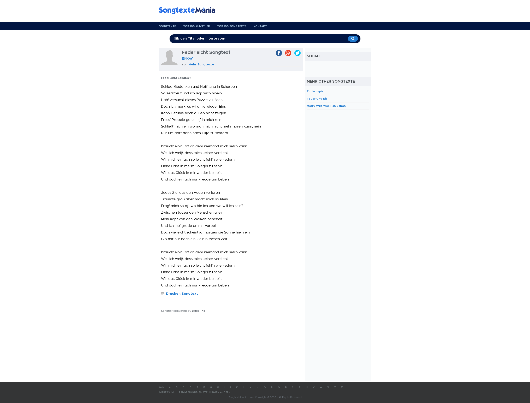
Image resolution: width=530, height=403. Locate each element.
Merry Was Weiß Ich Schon (326, 106)
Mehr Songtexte (201, 64)
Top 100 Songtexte (231, 26)
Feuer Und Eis (317, 98)
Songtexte (167, 26)
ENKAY (187, 58)
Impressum (166, 392)
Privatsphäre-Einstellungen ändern (204, 392)
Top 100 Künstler (196, 26)
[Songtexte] (189, 10)
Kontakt (260, 26)
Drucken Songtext (182, 293)
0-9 (161, 387)
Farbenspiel (315, 91)
